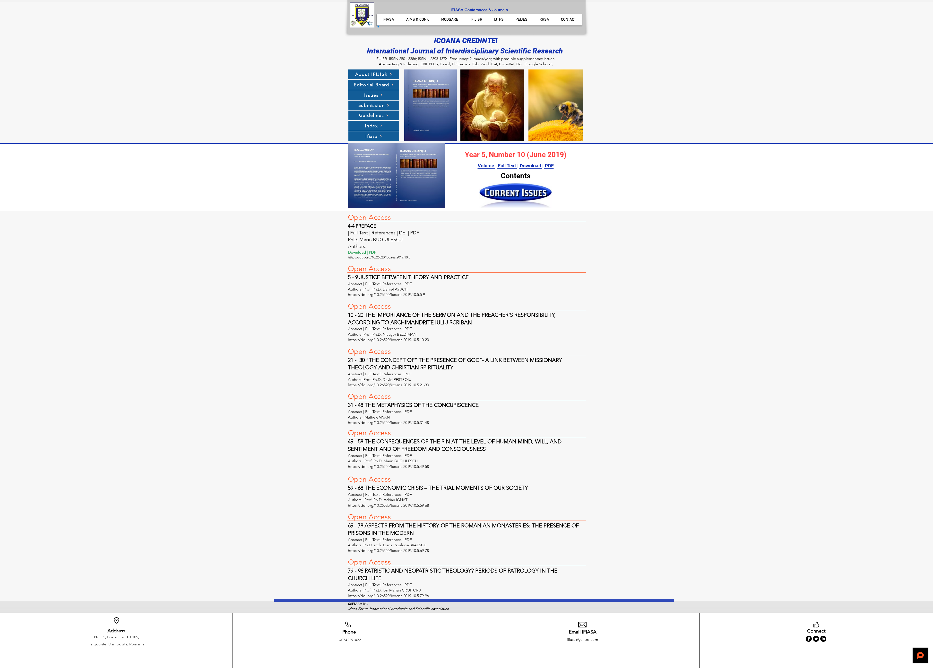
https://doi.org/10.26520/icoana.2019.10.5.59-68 (389, 505)
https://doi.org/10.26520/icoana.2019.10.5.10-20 (388, 339)
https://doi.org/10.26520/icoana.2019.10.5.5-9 (386, 294)
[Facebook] (809, 639)
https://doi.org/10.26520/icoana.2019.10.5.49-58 (388, 466)
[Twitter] (816, 639)
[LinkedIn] (823, 639)
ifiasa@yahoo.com (582, 639)
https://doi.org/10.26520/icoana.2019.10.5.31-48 (389, 422)
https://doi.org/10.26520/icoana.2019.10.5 (379, 257)
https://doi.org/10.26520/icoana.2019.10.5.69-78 (389, 550)
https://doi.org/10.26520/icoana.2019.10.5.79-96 (389, 595)
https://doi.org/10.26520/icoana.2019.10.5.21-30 (388, 385)
